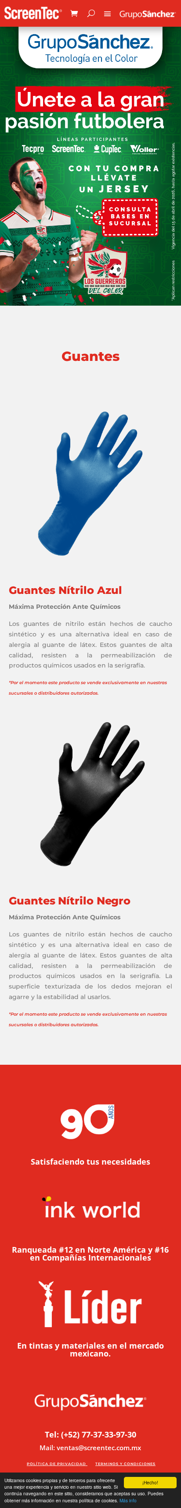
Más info (128, 1500)
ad (83, 1464)
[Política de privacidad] (86, 1464)
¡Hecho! (150, 1482)
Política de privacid (53, 1464)
